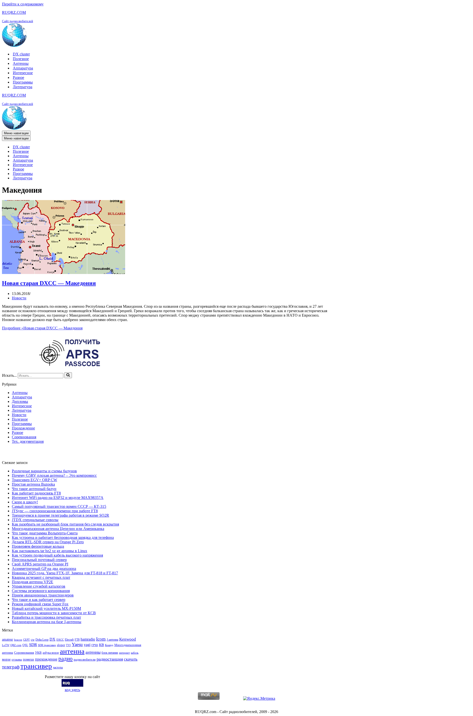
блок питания (109, 652)
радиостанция (110, 659)
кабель (134, 652)
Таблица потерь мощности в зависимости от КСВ (54, 613)
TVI (68, 645)
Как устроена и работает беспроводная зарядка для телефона (63, 537)
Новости (19, 298)
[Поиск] (68, 375)
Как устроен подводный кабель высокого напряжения (57, 555)
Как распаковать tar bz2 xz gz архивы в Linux (49, 551)
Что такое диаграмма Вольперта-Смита (45, 533)
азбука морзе (51, 652)
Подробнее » (42, 328)
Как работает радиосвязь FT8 (36, 493)
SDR (33, 644)
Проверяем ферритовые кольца (38, 546)
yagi (87, 645)
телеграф (10, 666)
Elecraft (69, 639)
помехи (28, 659)
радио (65, 658)
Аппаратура (23, 68)
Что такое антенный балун (34, 489)
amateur (7, 639)
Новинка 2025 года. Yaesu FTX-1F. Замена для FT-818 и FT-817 (65, 573)
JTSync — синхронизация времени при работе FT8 (55, 511)
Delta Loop (42, 639)
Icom (101, 639)
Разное (18, 77)
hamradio (88, 639)
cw (32, 639)
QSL (25, 645)
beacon (18, 639)
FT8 (77, 639)
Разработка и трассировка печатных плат (46, 617)
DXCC (60, 639)
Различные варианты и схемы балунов (44, 471)
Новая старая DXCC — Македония (49, 283)
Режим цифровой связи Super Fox (40, 604)
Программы (23, 82)
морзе (6, 659)
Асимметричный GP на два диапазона (44, 568)
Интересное (23, 73)
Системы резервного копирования (41, 591)
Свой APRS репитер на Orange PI (40, 564)
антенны (93, 652)
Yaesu (77, 644)
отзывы (17, 659)
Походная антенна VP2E (32, 582)
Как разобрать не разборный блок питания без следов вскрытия (65, 524)
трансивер (36, 666)
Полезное (21, 59)
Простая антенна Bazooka (33, 484)
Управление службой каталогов (38, 586)
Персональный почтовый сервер (39, 560)
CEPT (26, 639)
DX (52, 639)
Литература (22, 87)
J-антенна (112, 639)
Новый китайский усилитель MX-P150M (46, 608)
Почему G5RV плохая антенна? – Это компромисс (54, 475)
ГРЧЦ (94, 645)
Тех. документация (28, 441)
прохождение (46, 659)
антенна (72, 651)
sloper (61, 645)
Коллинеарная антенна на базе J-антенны (46, 622)
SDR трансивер (47, 645)
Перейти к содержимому (23, 4)
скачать (130, 659)
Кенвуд (109, 645)
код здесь (72, 690)
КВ (101, 645)
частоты (58, 667)
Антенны (21, 63)
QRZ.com (15, 645)
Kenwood (127, 639)
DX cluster (21, 54)
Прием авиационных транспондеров (43, 595)
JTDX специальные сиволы (35, 520)
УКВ (38, 652)
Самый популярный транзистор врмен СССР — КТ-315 (59, 506)
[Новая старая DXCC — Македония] (63, 273)
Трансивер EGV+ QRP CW (34, 480)
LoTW (5, 645)
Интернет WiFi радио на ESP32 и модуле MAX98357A (57, 497)
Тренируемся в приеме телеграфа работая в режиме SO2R (60, 515)
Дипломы (20, 401)
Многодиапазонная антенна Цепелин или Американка (58, 529)
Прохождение (23, 428)
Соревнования (24, 437)
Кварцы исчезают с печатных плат (41, 577)
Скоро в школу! (25, 502)
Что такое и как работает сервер (38, 599)
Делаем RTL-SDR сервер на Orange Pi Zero (48, 542)
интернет (124, 652)
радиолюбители (85, 659)
